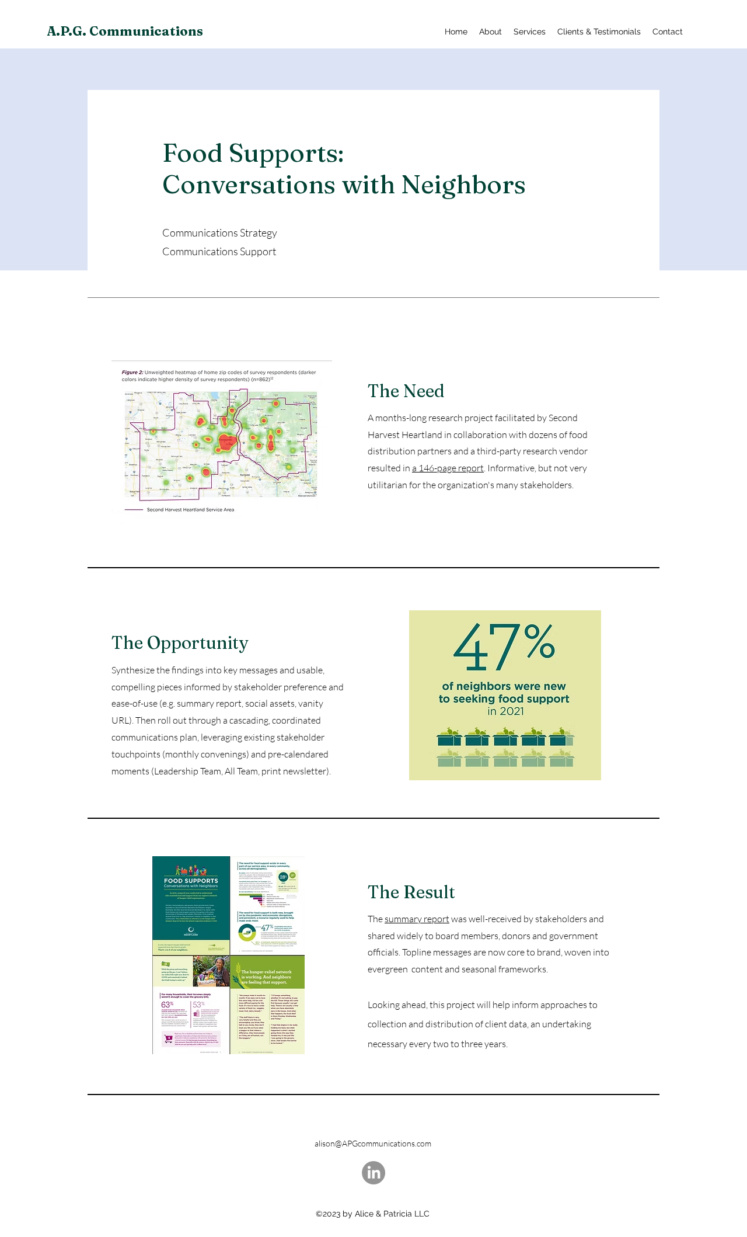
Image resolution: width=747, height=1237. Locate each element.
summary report (417, 919)
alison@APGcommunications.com (373, 1143)
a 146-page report (448, 468)
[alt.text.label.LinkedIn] (373, 1172)
